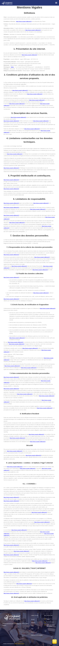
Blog (32, 625)
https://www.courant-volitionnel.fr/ (24, 21)
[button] (56, 3)
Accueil (32, 619)
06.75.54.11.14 (50, 622)
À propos (33, 622)
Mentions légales (21, 643)
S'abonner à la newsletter (37, 635)
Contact (33, 632)
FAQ (32, 628)
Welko (12, 67)
